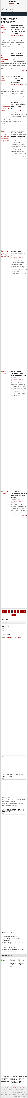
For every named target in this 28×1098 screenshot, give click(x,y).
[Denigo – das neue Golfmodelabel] (5, 57)
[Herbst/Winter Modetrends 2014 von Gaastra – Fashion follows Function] (5, 30)
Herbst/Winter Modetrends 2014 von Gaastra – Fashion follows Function (18, 29)
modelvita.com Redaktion (17, 35)
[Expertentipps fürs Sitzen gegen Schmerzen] (23, 1017)
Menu (3, 14)
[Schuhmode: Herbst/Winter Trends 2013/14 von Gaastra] (5, 428)
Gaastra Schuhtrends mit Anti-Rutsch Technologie (18, 105)
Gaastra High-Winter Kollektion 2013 (18, 253)
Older (14, 615)
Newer (4, 611)
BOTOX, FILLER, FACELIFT (9, 799)
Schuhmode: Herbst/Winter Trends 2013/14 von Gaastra (18, 374)
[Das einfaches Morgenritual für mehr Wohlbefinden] (5, 1017)
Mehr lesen (24, 48)
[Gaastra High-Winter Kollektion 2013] (5, 308)
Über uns (24, 1094)
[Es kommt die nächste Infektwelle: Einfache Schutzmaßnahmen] (14, 1017)
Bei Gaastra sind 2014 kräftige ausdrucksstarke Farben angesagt (18, 134)
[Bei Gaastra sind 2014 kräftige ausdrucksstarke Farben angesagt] (5, 188)
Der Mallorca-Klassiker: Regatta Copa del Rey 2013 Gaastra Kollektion (19, 495)
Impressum (6, 1096)
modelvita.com (19, 1087)
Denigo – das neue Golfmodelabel (18, 55)
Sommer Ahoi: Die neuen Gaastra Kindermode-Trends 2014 (17, 79)
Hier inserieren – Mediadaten (10, 1094)
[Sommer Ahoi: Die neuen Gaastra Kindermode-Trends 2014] (5, 80)
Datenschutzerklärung (19, 1096)
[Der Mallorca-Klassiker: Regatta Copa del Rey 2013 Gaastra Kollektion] (5, 548)
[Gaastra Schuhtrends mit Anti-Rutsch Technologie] (5, 109)
